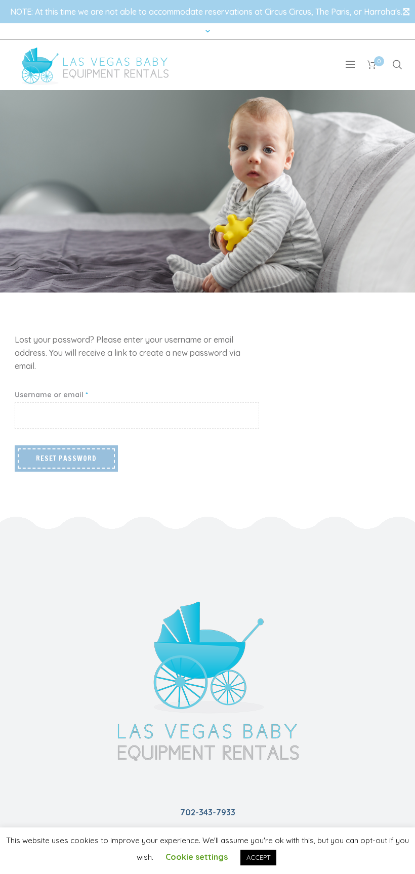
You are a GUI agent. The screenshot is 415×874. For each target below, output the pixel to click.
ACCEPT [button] (258, 857)
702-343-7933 (207, 812)
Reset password (66, 458)
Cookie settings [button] (196, 857)
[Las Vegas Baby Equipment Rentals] (207, 680)
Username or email (67, 394)
